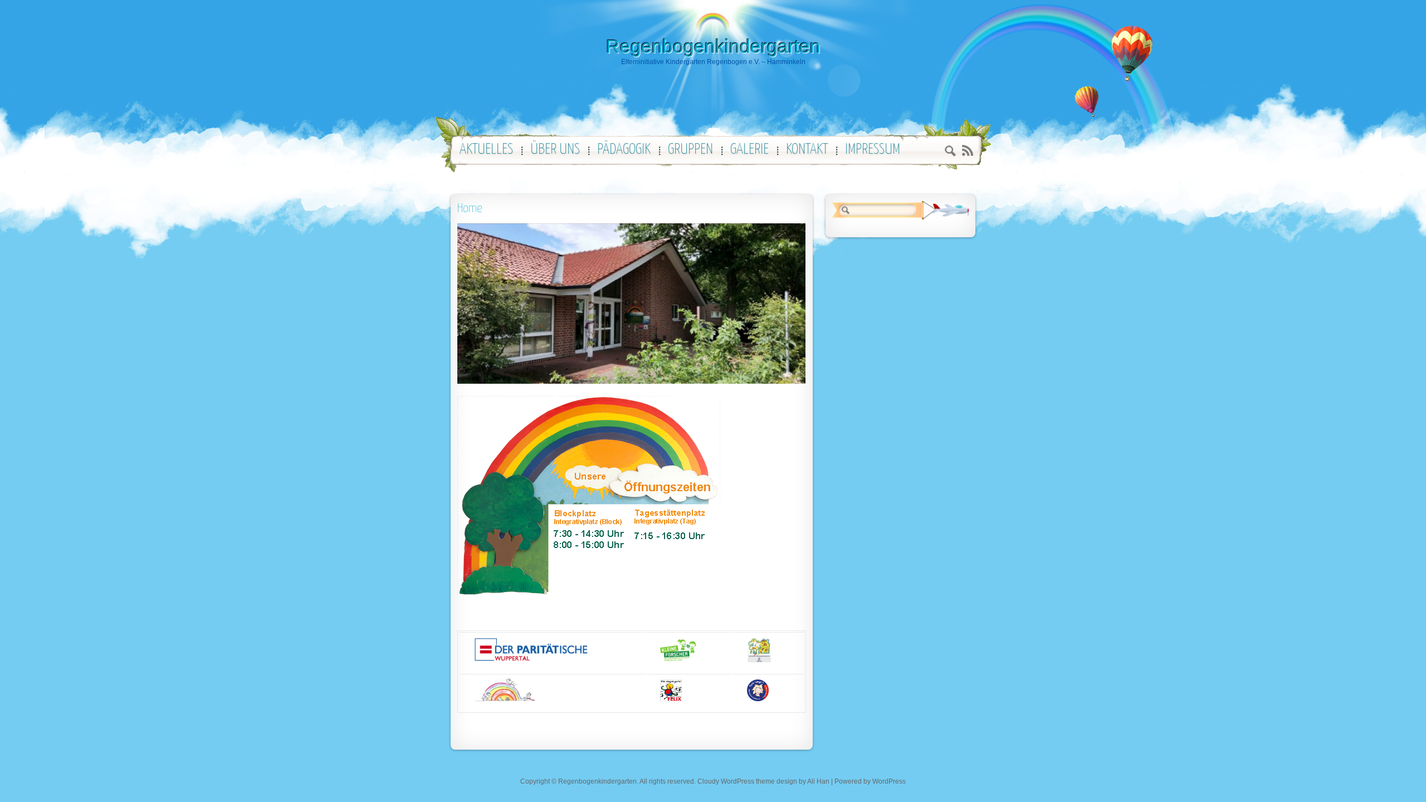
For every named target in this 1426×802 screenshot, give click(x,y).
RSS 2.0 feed (967, 151)
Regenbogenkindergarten (713, 46)
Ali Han (818, 781)
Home (469, 208)
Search (951, 152)
